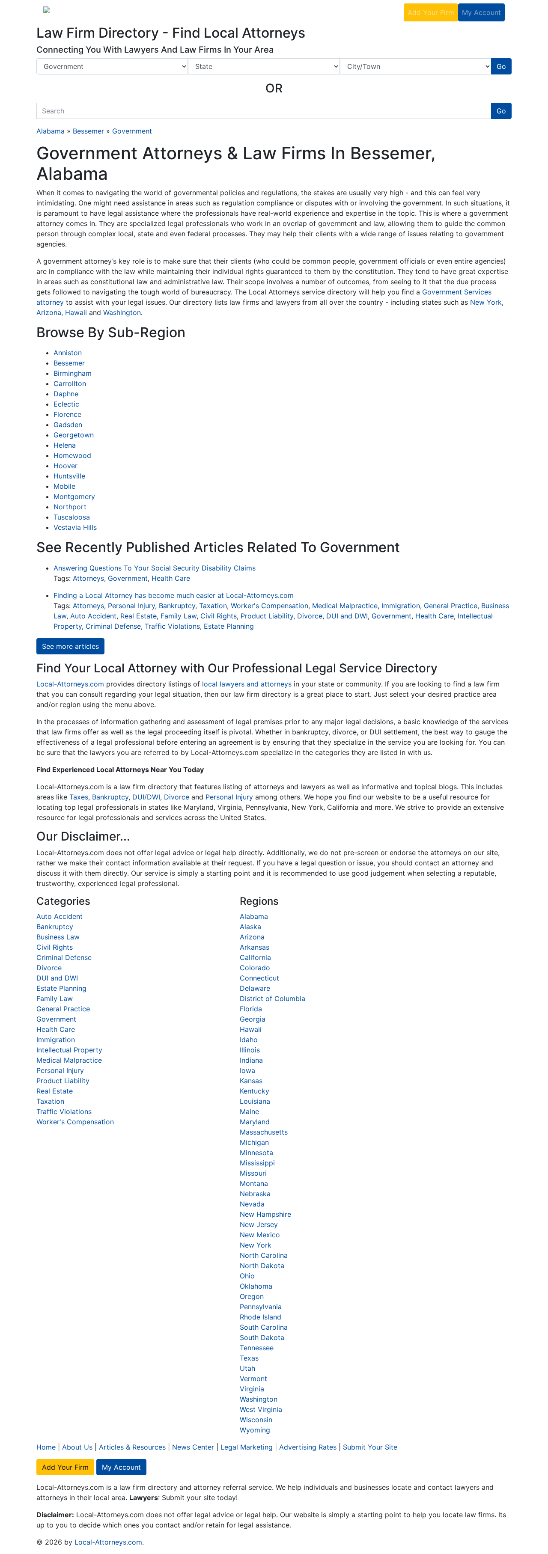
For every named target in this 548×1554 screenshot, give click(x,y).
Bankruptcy (177, 605)
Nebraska (255, 1193)
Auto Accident (93, 616)
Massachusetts (264, 1132)
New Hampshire (265, 1214)
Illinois (250, 1050)
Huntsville (69, 476)
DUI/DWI (146, 797)
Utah (247, 1368)
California (255, 957)
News (235, 12)
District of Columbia (272, 998)
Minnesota (256, 1152)
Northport (70, 506)
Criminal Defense (113, 626)
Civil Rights (218, 616)
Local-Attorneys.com (70, 684)
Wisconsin (256, 1419)
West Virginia (261, 1409)
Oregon (252, 1296)
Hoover (65, 465)
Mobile (64, 486)
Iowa (247, 1070)
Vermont (253, 1378)
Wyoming (255, 1430)
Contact (387, 12)
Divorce (309, 616)
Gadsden (68, 424)
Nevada (252, 1204)
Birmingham (73, 373)
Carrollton (70, 383)
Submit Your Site (370, 1447)
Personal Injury (131, 605)
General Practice (450, 605)
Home (46, 1447)
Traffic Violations (172, 626)
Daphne (66, 393)
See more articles (70, 646)
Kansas (251, 1080)
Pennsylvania (261, 1306)
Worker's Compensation (269, 605)
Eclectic (66, 404)
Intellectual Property (69, 1050)
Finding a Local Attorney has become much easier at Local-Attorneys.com (174, 595)
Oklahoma (256, 1286)
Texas (249, 1358)
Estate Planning (229, 626)
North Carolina (264, 1255)
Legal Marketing (277, 12)
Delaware (255, 988)
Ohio (247, 1276)
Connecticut (259, 978)
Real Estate (138, 616)
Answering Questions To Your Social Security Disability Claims (155, 568)
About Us (172, 12)
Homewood (72, 455)
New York (486, 302)
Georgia (252, 1019)
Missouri (253, 1173)
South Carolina (264, 1327)
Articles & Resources (132, 1447)
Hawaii (76, 312)
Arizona (48, 312)
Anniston (68, 352)
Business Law (58, 937)
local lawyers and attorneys (247, 684)
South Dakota (262, 1337)
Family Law (179, 616)
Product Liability (267, 616)
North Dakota (262, 1265)
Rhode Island (260, 1317)
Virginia (252, 1389)
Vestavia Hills (75, 527)
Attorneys (88, 578)
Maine (249, 1111)
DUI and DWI (347, 616)
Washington (122, 312)
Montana (254, 1183)
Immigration (400, 605)
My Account (481, 12)
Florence (67, 414)
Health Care (171, 578)
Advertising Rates (338, 12)
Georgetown (74, 435)
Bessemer (88, 131)
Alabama (50, 131)
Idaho (249, 1039)
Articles (206, 12)
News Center (193, 1447)
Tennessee (257, 1347)
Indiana (251, 1060)
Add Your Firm (431, 12)
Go (501, 66)
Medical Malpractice (345, 605)
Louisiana (255, 1101)
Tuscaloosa (72, 517)
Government (132, 131)
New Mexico (260, 1234)
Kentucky (254, 1091)
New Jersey (259, 1224)
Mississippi (257, 1163)
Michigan (254, 1142)
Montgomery (74, 496)
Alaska (250, 926)
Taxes (78, 797)
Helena (65, 445)
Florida (251, 1008)
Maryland (255, 1121)
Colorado (255, 967)
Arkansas (254, 947)
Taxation (213, 605)
